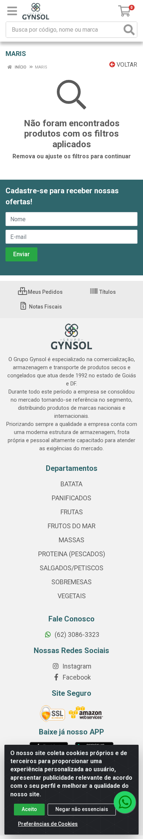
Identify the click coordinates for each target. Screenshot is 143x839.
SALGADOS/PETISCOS (71, 568)
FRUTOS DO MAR (71, 526)
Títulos (107, 292)
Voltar (126, 64)
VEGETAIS (72, 596)
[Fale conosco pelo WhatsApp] (125, 802)
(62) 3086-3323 (76, 634)
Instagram (76, 666)
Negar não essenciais (81, 809)
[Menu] (12, 11)
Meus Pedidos (45, 292)
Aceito (29, 809)
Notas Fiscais (45, 307)
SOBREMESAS (71, 582)
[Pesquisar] (129, 29)
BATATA (71, 484)
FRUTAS (71, 512)
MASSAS (71, 540)
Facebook (76, 677)
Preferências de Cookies (48, 824)
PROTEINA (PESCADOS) (71, 554)
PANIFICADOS (71, 498)
